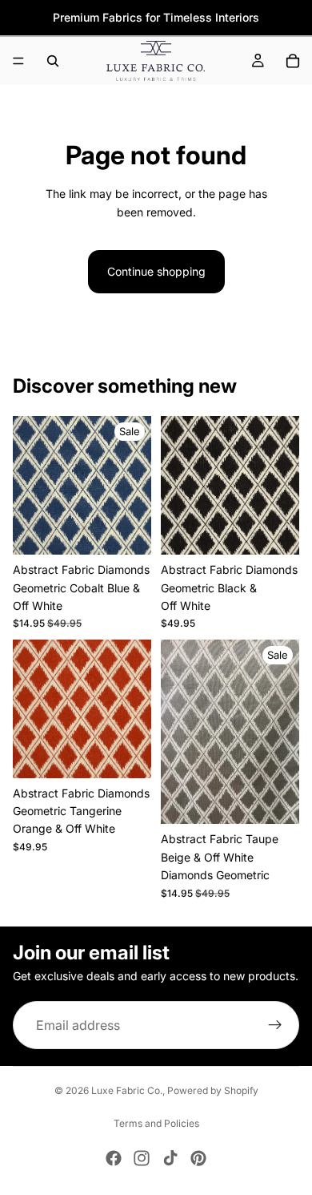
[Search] (52, 61)
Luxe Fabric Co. (126, 1090)
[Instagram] (141, 1158)
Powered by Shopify (212, 1090)
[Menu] (18, 60)
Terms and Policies (156, 1123)
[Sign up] (275, 1025)
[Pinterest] (198, 1158)
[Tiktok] (170, 1158)
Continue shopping (156, 271)
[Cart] (292, 61)
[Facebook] (113, 1158)
